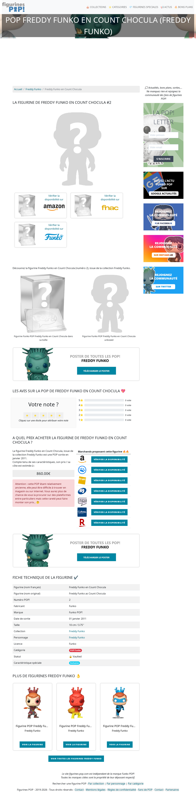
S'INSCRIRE (163, 159)
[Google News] (163, 185)
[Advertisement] (98, 62)
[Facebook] (163, 216)
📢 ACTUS (166, 7)
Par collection (96, 783)
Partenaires (172, 789)
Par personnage (116, 783)
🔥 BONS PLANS (183, 7)
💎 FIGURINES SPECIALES (143, 7)
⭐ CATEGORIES (118, 7)
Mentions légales (96, 789)
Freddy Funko (77, 631)
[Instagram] (163, 248)
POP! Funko (75, 650)
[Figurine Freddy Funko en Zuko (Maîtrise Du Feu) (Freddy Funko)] (76, 702)
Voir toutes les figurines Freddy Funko (76, 758)
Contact (79, 789)
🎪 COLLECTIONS (96, 7)
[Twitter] (163, 280)
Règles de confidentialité (121, 789)
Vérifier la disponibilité (109, 459)
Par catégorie (135, 783)
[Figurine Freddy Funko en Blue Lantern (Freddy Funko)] (120, 702)
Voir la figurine (32, 744)
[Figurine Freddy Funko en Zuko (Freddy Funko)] (32, 702)
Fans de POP (145, 789)
